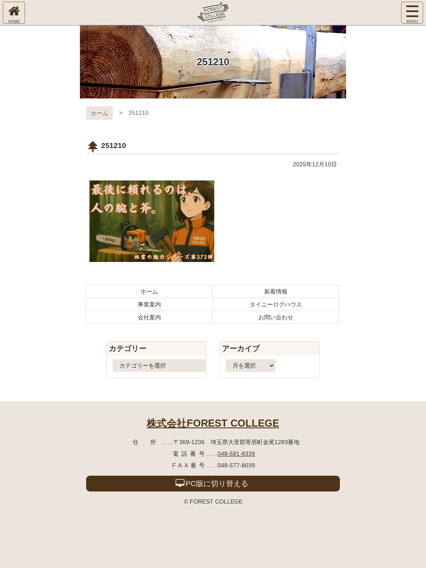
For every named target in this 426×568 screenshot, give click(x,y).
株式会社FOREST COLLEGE (213, 423)
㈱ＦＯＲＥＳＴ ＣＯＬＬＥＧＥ (213, 12)
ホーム (99, 113)
